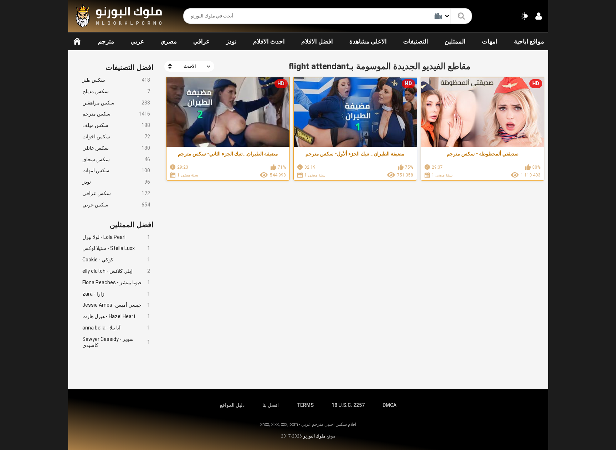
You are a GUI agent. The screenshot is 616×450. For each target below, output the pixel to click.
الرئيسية (77, 41)
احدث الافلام (269, 41)
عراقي (201, 41)
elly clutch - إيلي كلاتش (116, 271)
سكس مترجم (116, 114)
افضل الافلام (317, 41)
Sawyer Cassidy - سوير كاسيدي (116, 342)
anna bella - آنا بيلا (116, 328)
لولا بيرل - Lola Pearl (116, 237)
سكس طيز (116, 80)
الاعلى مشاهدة (368, 41)
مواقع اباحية (529, 41)
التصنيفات (415, 41)
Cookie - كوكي (116, 259)
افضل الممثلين (132, 224)
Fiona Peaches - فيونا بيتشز (116, 282)
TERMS (305, 405)
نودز (231, 41)
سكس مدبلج (116, 91)
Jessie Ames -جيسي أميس (116, 305)
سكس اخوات (116, 136)
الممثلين (455, 41)
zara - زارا (116, 294)
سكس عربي (116, 205)
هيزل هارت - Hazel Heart (116, 316)
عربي (137, 41)
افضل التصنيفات (130, 67)
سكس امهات (116, 170)
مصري (168, 41)
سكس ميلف (116, 125)
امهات (489, 41)
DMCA (389, 405)
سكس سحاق (116, 159)
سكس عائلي (116, 148)
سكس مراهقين (116, 103)
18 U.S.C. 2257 (348, 405)
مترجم (106, 41)
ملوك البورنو (314, 436)
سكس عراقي (116, 193)
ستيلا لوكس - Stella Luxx (116, 248)
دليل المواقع (232, 405)
